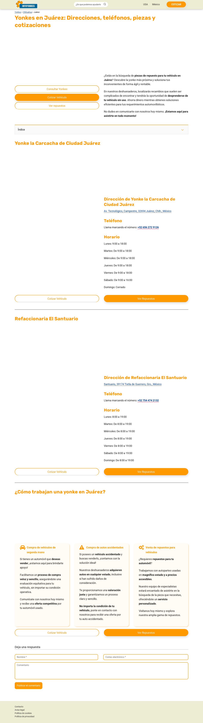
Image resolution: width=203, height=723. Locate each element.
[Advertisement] (101, 51)
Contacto (19, 706)
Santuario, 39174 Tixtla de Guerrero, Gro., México (133, 384)
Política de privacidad (24, 716)
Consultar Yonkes (57, 89)
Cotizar (176, 4)
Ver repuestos (57, 105)
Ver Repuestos (146, 298)
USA (145, 4)
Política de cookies (23, 713)
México (156, 4)
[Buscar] (105, 4)
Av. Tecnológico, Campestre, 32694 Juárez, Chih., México (137, 211)
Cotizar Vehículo (57, 97)
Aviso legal (20, 710)
